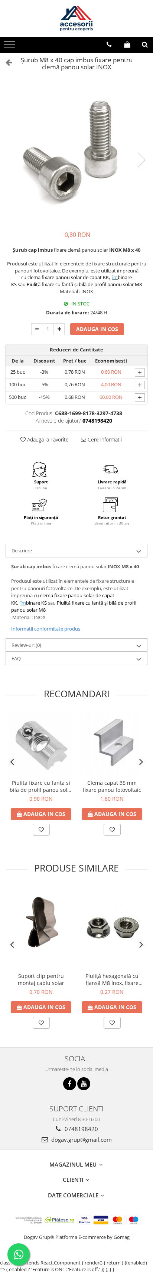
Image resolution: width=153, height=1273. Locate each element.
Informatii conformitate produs (45, 628)
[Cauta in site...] (145, 44)
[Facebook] (69, 1083)
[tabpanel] (76, 152)
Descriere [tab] (22, 550)
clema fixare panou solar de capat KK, (69, 277)
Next (141, 160)
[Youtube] (83, 1083)
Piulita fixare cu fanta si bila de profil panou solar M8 (41, 786)
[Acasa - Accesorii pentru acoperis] (76, 19)
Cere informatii (104, 439)
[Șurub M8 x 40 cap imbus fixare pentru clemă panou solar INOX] (76, 152)
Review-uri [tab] (26, 645)
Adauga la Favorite (47, 439)
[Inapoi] (5, 62)
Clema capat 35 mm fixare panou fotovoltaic (112, 786)
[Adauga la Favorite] (41, 830)
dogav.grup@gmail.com (81, 1139)
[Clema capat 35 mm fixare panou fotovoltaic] (112, 744)
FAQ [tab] (16, 658)
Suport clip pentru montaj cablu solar (41, 979)
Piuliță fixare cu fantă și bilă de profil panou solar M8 (84, 284)
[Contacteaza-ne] (109, 44)
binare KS (34, 602)
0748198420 (80, 1129)
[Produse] (10, 46)
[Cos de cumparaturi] (127, 44)
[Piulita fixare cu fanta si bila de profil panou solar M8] (41, 744)
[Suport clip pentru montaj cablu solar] (41, 927)
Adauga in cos (97, 329)
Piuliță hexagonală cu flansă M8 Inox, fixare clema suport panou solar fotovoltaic (112, 979)
